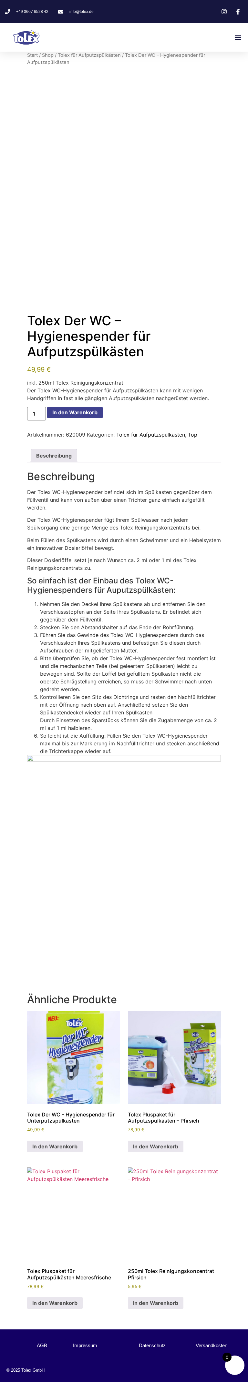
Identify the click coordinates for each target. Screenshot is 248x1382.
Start (32, 55)
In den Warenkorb (75, 412)
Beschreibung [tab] (54, 455)
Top (192, 434)
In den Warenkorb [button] (55, 1146)
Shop (48, 55)
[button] (237, 37)
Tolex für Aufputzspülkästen (89, 55)
